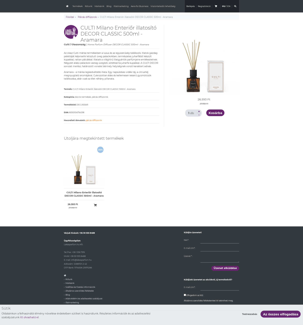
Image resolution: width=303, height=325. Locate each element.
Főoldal (70, 17)
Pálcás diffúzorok (87, 17)
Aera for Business (139, 6)
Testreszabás (249, 314)
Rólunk (88, 6)
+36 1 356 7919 (78, 252)
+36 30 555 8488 (87, 233)
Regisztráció (204, 6)
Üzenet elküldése (225, 268)
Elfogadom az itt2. (195, 295)
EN (228, 6)
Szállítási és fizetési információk (80, 287)
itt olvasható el (29, 317)
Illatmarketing (121, 6)
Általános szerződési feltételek (79, 291)
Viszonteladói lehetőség (163, 6)
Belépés (190, 6)
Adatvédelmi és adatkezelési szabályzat (83, 298)
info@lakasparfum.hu (81, 260)
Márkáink (99, 6)
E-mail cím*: (189, 248)
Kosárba (215, 113)
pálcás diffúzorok (94, 120)
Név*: (186, 240)
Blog (109, 6)
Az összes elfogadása (280, 314)
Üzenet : (188, 256)
